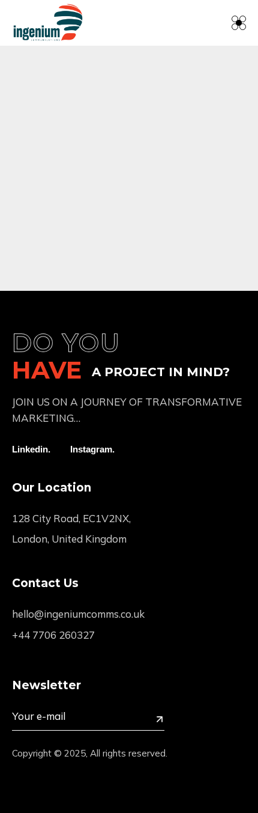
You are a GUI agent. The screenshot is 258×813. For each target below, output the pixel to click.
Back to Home (120, 225)
